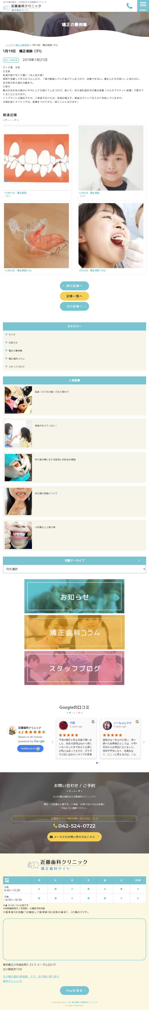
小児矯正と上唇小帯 (45, 527)
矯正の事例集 (15, 350)
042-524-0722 (76, 826)
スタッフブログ (17, 366)
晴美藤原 (119, 723)
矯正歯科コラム (17, 358)
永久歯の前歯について (46, 493)
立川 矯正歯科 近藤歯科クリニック (82, 1002)
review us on (28, 748)
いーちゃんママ (78, 723)
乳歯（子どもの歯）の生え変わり (52, 391)
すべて (12, 334)
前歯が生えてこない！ (46, 425)
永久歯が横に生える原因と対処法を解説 (55, 459)
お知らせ (13, 342)
